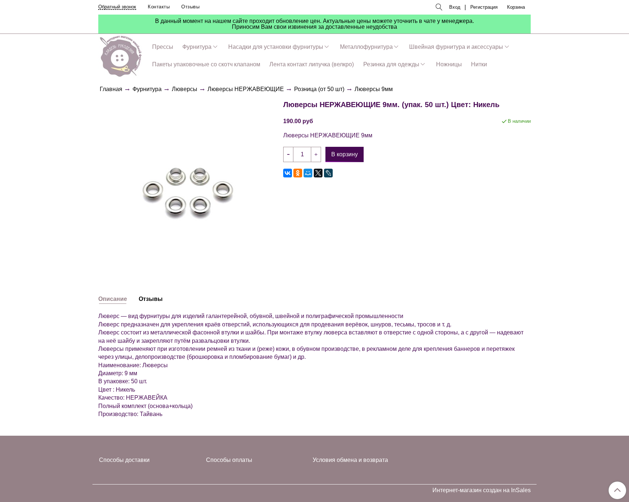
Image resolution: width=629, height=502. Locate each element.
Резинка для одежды (391, 64)
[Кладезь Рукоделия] (120, 54)
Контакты (159, 6)
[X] (318, 173)
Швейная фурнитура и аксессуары (456, 47)
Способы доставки (124, 460)
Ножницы (449, 64)
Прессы (162, 47)
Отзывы (190, 6)
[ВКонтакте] (287, 173)
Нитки (479, 64)
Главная (111, 89)
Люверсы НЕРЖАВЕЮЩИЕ (245, 89)
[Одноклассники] (297, 173)
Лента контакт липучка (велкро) (311, 64)
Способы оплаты (229, 460)
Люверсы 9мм (374, 89)
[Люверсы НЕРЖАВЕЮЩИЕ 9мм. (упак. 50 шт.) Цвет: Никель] (188, 184)
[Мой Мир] (308, 173)
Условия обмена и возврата (350, 460)
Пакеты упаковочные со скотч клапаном (206, 64)
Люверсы (184, 89)
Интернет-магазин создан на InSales (481, 490)
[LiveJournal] (328, 173)
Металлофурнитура (366, 47)
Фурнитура (196, 47)
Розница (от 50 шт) (319, 89)
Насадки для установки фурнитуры (275, 47)
